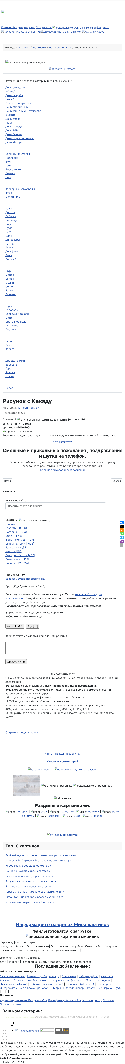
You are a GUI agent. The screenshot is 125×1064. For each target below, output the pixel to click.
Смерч (9, 278)
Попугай (10, 259)
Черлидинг (103, 980)
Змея (8, 255)
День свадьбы (14, 95)
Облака (10, 286)
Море (8, 317)
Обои (14, 535)
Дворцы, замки (15, 360)
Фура (8, 192)
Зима (8, 345)
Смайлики (92, 811)
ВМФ (8, 161)
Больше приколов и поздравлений (62, 470)
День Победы (14, 126)
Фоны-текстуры (19, 539)
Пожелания (17, 559)
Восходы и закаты (17, 313)
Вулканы (10, 294)
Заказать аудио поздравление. (25, 578)
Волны (9, 290)
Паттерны (16, 531)
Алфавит (29, 27)
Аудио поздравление (14, 1000)
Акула (9, 247)
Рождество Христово (19, 103)
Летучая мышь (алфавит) (67, 980)
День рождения (15, 87)
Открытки (34, 31)
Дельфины (12, 251)
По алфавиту (56, 1000)
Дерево (10, 212)
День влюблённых (16, 107)
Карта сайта (64, 31)
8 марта (10, 114)
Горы (8, 306)
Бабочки (10, 216)
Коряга (9, 349)
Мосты (9, 376)
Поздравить (44, 27)
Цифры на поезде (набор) (68, 988)
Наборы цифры (88, 976)
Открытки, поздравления (21, 732)
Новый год (12, 99)
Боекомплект (14, 169)
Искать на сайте (15, 500)
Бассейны (11, 364)
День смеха (12, 118)
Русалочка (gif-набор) (80, 984)
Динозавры (12, 239)
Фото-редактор (92, 1000)
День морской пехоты (19, 138)
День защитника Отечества (23, 111)
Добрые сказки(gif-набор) (46, 984)
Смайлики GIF (19, 543)
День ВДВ (11, 130)
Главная (6, 27)
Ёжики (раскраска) (12, 976)
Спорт (90, 980)
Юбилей (10, 91)
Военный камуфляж (18, 153)
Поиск (77, 31)
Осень (9, 341)
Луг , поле (11, 325)
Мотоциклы (12, 196)
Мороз (9, 274)
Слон (8, 235)
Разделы (17, 27)
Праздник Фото (20, 555)
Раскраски (17, 547)
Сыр (8, 271)
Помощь (108, 1000)
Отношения (69, 976)
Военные (18, 980)
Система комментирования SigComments (18, 1017)
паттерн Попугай (28, 407)
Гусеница (11, 220)
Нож (8, 177)
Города (10, 368)
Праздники (67, 811)
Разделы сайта (37, 1000)
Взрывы (10, 173)
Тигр (8, 231)
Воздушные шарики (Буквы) (105, 988)
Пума (8, 228)
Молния (10, 282)
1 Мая (9, 122)
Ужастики (107, 976)
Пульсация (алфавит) (13, 984)
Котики (9, 243)
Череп (9, 388)
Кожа (8, 208)
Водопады (11, 310)
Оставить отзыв (10, 1004)
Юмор (13, 551)
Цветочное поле (15, 321)
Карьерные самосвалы (20, 189)
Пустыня (11, 329)
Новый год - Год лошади (43, 976)
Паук (8, 224)
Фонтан (10, 372)
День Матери (13, 142)
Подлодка (11, 157)
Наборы (17, 563)
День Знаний (13, 134)
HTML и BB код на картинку (62, 753)
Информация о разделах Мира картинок (62, 924)
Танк (8, 165)
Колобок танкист (38, 980)
